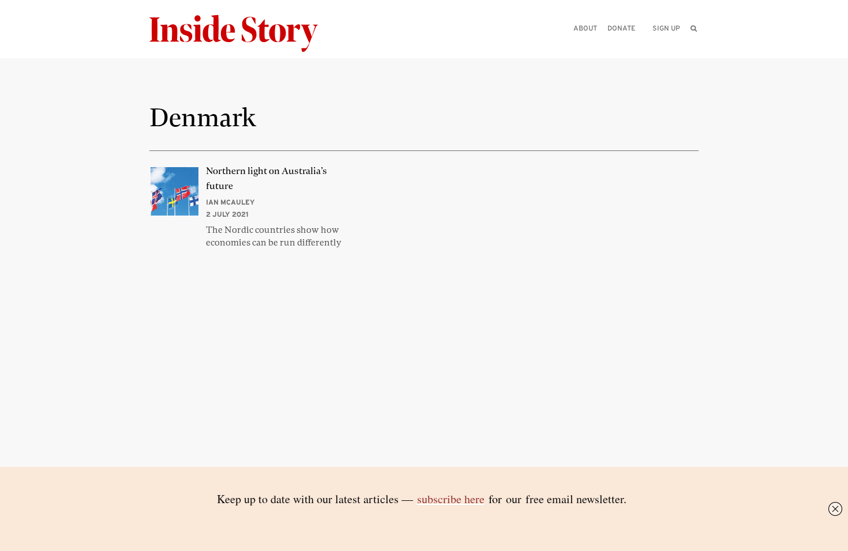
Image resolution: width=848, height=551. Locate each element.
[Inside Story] (241, 33)
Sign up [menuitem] (666, 28)
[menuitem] (694, 28)
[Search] (694, 46)
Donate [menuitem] (621, 28)
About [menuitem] (585, 28)
